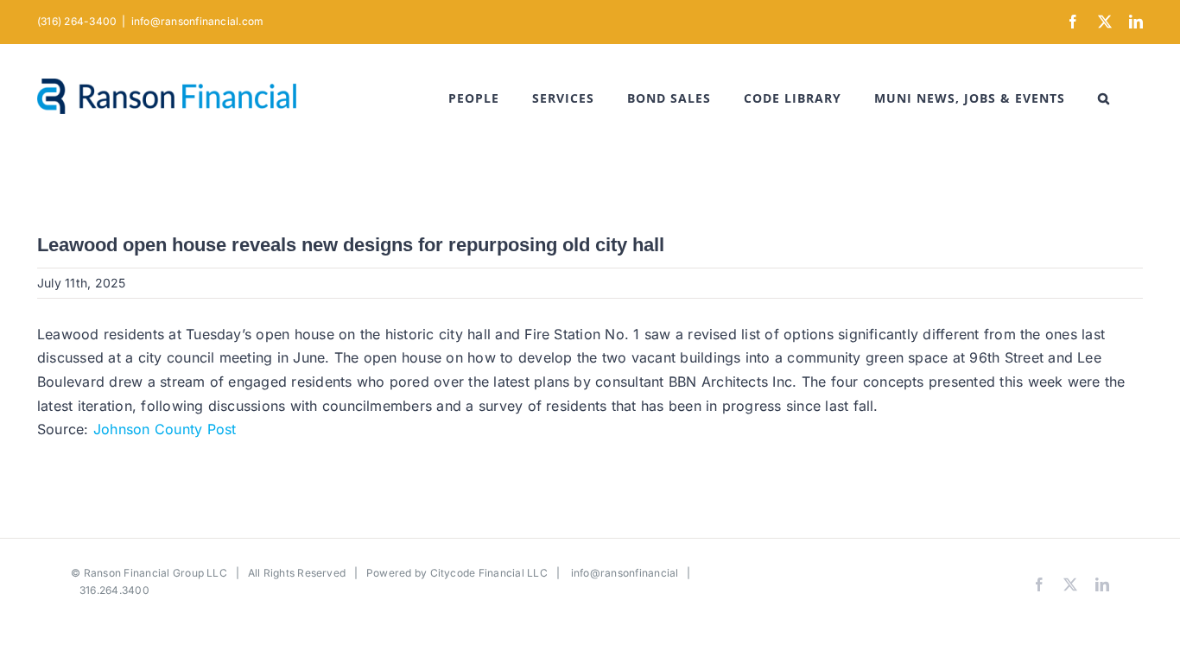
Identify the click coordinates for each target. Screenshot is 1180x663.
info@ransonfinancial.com (197, 21)
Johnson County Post (165, 429)
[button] (1104, 98)
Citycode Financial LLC (489, 572)
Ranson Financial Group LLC (155, 572)
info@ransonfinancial (625, 572)
